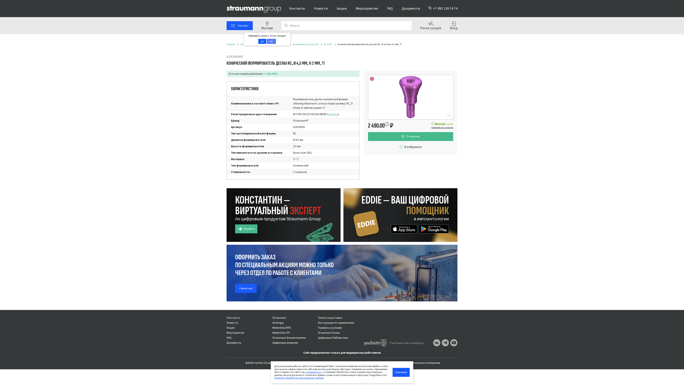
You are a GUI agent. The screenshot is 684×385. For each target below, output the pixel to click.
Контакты (297, 8)
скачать (333, 114)
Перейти (249, 229)
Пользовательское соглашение (420, 363)
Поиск (286, 26)
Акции (342, 8)
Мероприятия (367, 8)
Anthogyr (278, 323)
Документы (411, 8)
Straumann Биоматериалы (289, 338)
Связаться (245, 288)
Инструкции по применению (336, 323)
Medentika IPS (281, 333)
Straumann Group (329, 333)
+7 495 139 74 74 (445, 8)
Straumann (279, 318)
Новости (321, 8)
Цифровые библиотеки (333, 338)
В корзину (413, 136)
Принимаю (401, 372)
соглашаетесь (313, 372)
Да (262, 41)
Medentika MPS (281, 328)
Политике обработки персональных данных (298, 378)
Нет (271, 41)
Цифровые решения (285, 343)
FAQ (390, 8)
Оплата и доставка (330, 318)
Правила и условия (330, 328)
